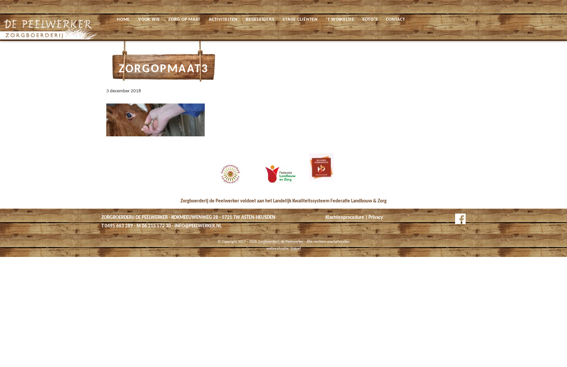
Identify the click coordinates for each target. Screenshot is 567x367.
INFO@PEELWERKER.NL (198, 226)
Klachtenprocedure (345, 217)
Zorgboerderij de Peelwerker (9, 6)
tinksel (295, 249)
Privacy (375, 217)
